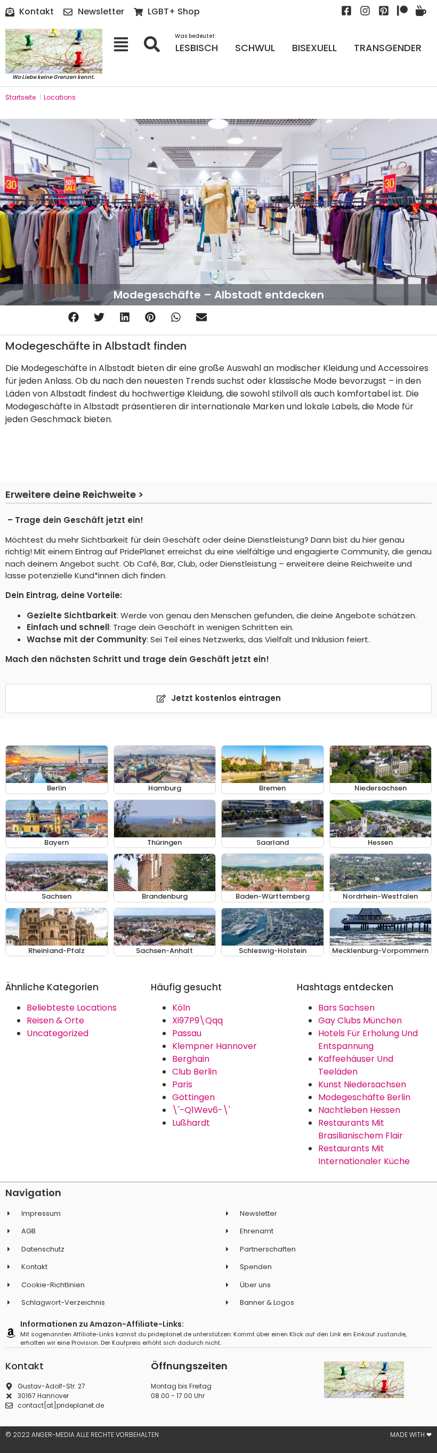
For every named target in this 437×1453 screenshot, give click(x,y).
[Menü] (124, 44)
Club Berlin (194, 1071)
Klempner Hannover (214, 1046)
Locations (60, 97)
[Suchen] (155, 44)
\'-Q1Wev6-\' (201, 1110)
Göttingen (193, 1097)
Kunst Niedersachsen (362, 1084)
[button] (73, 317)
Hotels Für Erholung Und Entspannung (368, 1039)
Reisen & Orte (55, 1020)
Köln (181, 1008)
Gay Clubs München (360, 1020)
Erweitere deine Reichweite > (74, 494)
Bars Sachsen (346, 1008)
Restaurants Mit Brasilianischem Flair (360, 1129)
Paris (182, 1084)
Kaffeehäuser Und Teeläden (355, 1065)
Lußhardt (191, 1123)
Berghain (190, 1059)
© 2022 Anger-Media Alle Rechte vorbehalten (82, 1434)
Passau (186, 1033)
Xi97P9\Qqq (197, 1020)
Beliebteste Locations (72, 1008)
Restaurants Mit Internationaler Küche (364, 1154)
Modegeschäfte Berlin (364, 1097)
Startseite (20, 97)
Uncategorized (57, 1033)
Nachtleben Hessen (359, 1110)
